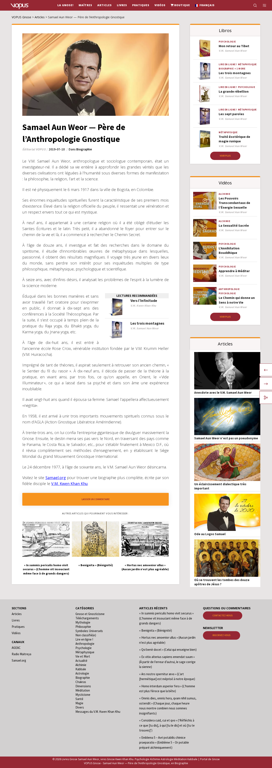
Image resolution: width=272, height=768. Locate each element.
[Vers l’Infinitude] (116, 307)
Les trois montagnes (147, 323)
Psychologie (227, 41)
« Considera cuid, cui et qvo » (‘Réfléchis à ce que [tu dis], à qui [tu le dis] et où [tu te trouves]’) (167, 725)
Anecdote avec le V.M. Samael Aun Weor (223, 392)
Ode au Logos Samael (209, 534)
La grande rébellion (234, 91)
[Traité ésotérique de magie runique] (205, 139)
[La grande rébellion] (205, 94)
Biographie (84, 149)
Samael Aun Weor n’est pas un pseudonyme (226, 438)
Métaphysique (247, 64)
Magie (79, 703)
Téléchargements (87, 618)
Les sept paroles (231, 114)
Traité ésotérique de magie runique (234, 138)
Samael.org (19, 660)
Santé (79, 699)
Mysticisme (82, 695)
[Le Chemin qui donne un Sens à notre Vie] (205, 296)
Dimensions (83, 686)
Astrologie (82, 673)
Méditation (82, 690)
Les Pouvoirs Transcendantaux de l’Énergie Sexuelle (234, 202)
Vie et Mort (82, 656)
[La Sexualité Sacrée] (205, 228)
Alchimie (224, 193)
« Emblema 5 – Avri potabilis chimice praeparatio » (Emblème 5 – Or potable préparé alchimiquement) (164, 742)
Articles (17, 614)
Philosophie (83, 627)
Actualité (81, 661)
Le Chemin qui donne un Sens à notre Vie (237, 300)
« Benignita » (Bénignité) (155, 630)
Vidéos (16, 633)
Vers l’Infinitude (143, 300)
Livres (16, 620)
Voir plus (225, 155)
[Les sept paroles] (205, 116)
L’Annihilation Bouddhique (229, 250)
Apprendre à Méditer (234, 271)
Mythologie (82, 622)
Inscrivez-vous (221, 635)
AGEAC (16, 648)
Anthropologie (229, 289)
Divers (79, 707)
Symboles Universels (89, 631)
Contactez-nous (222, 615)
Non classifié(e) (85, 635)
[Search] (252, 5)
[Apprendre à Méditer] (205, 273)
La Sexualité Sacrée (234, 225)
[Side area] (262, 5)
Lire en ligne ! (228, 64)
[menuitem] (205, 5)
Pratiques (18, 627)
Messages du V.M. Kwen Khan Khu (97, 712)
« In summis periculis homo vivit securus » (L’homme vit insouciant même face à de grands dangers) (166, 618)
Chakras (80, 682)
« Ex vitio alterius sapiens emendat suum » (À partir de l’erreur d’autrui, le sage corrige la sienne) (167, 662)
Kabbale (80, 669)
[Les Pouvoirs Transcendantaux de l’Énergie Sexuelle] (205, 200)
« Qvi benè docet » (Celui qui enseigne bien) (168, 650)
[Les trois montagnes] (116, 330)
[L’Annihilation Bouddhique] (205, 250)
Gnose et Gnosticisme (90, 614)
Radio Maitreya (21, 654)
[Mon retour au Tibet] (205, 48)
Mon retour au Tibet (234, 46)
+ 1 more (239, 68)
